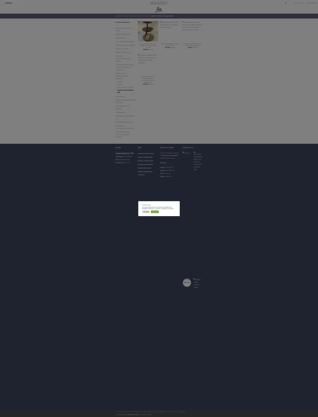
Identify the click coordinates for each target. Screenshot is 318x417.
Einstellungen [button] (146, 211)
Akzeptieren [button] (155, 211)
